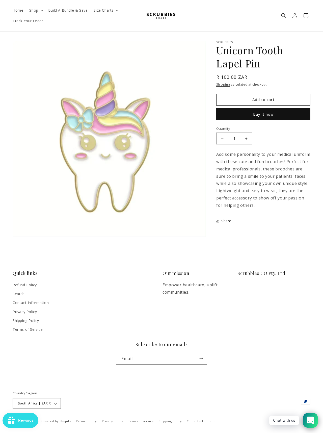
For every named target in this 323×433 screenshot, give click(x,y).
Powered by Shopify (56, 421)
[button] (35, 10)
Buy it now (263, 114)
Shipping (223, 84)
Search (19, 294)
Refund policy (86, 421)
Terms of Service (28, 329)
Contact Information (31, 302)
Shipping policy (170, 421)
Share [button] (226, 220)
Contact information (202, 421)
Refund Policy (25, 285)
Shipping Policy (26, 320)
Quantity (223, 128)
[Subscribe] (201, 358)
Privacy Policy (25, 311)
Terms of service (141, 421)
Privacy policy (112, 421)
